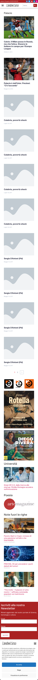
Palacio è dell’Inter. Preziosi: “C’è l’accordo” (17, 84)
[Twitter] (29, 1)
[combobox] (27, 5)
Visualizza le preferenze (19, 675)
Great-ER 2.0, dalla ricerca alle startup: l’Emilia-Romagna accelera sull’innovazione (18, 487)
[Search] (35, 5)
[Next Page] (22, 372)
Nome (3, 626)
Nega (19, 670)
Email (3, 618)
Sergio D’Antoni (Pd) (13, 258)
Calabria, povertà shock (15, 120)
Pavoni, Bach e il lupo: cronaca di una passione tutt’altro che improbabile (17, 538)
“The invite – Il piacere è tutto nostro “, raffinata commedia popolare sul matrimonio (16, 592)
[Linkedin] (34, 1)
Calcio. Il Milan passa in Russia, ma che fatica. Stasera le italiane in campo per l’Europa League (18, 45)
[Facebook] (27, 1)
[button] (35, 643)
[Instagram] (37, 1)
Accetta (19, 665)
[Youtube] (32, 1)
